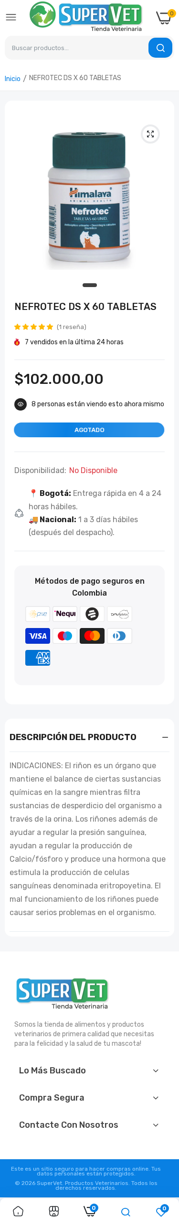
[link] (18, 1212)
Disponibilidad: (40, 470)
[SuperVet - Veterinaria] (86, 18)
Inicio (13, 79)
